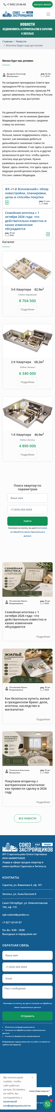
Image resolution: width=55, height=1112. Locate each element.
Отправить (27, 1016)
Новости (21, 41)
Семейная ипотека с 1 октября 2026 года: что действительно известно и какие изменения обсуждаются (26, 221)
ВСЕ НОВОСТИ (27, 818)
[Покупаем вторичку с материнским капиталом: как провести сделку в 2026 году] (27, 748)
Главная (7, 41)
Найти (27, 521)
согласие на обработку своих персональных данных (28, 532)
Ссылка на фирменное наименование (22, 1036)
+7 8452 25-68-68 (16, 4)
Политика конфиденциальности (20, 1027)
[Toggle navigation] (48, 14)
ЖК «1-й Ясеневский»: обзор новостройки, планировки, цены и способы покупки (26, 193)
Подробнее (27, 309)
